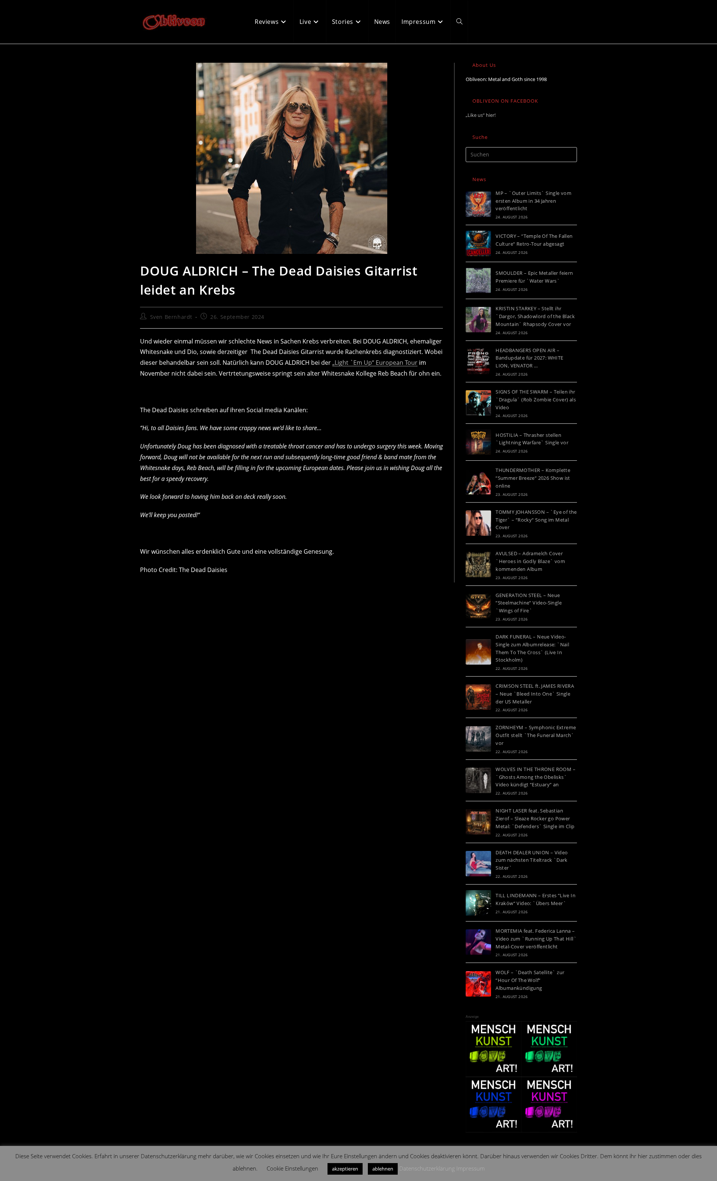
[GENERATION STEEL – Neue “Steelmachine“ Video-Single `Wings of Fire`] (478, 606)
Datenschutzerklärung (427, 1168)
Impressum (470, 1168)
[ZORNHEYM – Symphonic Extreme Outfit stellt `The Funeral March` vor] (478, 739)
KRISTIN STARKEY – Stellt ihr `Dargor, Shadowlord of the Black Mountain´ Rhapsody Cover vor (535, 316)
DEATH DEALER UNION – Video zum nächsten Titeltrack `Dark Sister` (532, 860)
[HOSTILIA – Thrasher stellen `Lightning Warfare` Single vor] (478, 442)
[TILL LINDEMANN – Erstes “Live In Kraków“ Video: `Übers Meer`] (478, 903)
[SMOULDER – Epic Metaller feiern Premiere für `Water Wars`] (478, 280)
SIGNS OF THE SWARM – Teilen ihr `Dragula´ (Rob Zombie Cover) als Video (536, 399)
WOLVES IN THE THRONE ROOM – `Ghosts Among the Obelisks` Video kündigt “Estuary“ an (535, 777)
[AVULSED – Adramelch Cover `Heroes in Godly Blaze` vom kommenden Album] (478, 564)
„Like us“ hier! (481, 115)
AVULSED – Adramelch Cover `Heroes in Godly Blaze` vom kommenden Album (530, 561)
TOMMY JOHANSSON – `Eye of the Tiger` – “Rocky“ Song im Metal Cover (536, 520)
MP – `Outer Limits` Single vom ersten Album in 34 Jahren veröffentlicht (533, 201)
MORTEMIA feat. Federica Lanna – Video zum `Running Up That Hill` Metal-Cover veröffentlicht (536, 938)
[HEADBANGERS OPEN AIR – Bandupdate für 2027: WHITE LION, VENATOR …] (478, 361)
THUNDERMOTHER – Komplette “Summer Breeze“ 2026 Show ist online (533, 478)
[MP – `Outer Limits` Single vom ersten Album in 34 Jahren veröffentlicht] (478, 204)
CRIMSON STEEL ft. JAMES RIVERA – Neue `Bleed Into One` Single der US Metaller (535, 694)
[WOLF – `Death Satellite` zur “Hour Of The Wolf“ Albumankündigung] (478, 984)
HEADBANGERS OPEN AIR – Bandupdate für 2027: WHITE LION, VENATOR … (529, 358)
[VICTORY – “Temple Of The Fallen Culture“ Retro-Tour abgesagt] (478, 243)
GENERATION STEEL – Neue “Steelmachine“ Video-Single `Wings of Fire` (529, 603)
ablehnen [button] (382, 1168)
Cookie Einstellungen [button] (292, 1168)
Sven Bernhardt (171, 316)
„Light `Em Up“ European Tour (375, 362)
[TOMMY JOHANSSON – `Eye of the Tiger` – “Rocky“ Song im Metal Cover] (478, 523)
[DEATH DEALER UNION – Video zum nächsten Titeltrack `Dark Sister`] (478, 863)
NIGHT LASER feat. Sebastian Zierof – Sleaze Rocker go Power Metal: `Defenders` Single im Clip (535, 818)
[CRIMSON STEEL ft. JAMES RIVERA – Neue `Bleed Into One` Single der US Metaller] (478, 697)
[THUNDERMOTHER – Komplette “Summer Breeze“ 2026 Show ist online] (478, 481)
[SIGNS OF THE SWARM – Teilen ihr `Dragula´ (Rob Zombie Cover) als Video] (478, 403)
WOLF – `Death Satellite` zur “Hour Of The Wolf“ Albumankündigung (530, 980)
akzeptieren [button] (345, 1168)
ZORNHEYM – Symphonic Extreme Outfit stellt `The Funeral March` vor (536, 735)
